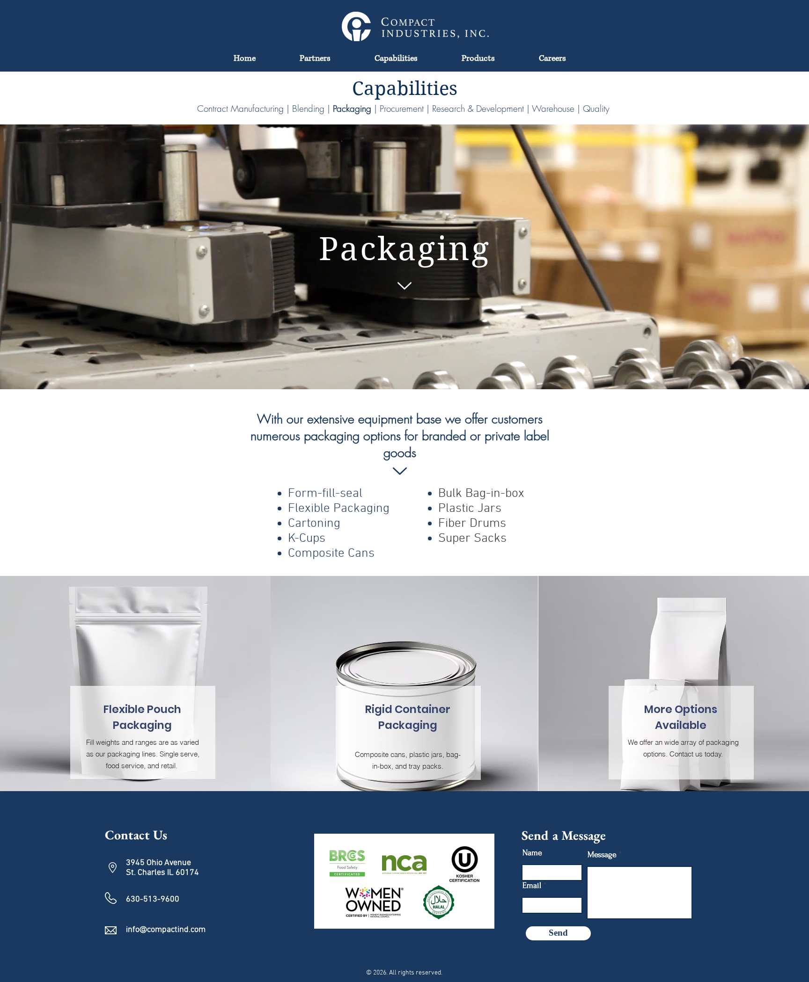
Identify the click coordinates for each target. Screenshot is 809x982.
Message (602, 855)
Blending (308, 108)
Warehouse (552, 108)
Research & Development (479, 108)
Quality (596, 108)
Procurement (403, 108)
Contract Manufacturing (240, 108)
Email (531, 885)
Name (532, 853)
